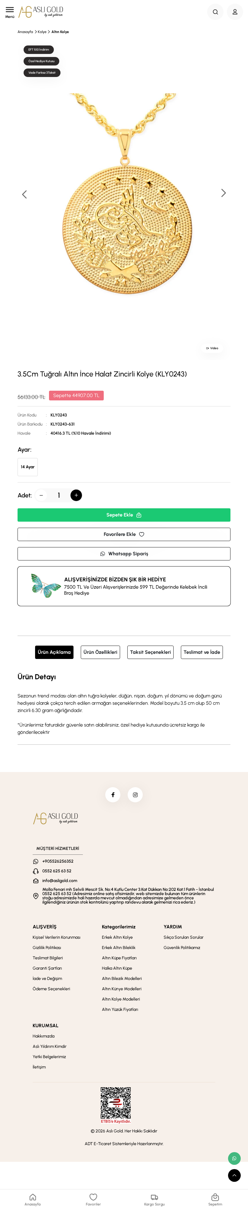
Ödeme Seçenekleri (51, 988)
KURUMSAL (45, 1025)
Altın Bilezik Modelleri (122, 978)
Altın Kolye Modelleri (121, 999)
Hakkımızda (43, 1036)
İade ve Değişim (47, 978)
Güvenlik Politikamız (182, 947)
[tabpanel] (124, 703)
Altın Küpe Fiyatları (119, 958)
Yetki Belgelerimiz (49, 1056)
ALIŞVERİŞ (45, 927)
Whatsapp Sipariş (128, 554)
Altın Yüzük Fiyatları (120, 1009)
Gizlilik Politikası (47, 947)
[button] (223, 193)
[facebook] (112, 794)
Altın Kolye (60, 32)
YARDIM (173, 927)
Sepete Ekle (119, 515)
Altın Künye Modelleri (122, 988)
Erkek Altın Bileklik (118, 947)
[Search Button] (215, 12)
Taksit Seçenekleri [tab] (150, 652)
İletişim (39, 1067)
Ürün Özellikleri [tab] (100, 652)
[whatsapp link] (234, 1158)
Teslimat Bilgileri (48, 958)
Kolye (42, 32)
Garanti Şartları (47, 968)
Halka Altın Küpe (117, 968)
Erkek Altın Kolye (117, 937)
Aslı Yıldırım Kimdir (50, 1046)
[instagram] (135, 794)
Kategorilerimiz (118, 927)
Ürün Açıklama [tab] (54, 652)
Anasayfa (25, 32)
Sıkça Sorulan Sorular (184, 937)
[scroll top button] (234, 1175)
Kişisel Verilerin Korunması (56, 937)
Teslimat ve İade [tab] (202, 652)
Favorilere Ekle (120, 534)
